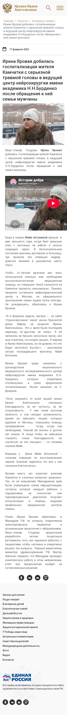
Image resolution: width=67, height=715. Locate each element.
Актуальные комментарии (18, 636)
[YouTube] (37, 577)
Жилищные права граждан (18, 622)
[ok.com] (21, 577)
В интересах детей (13, 604)
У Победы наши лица (15, 631)
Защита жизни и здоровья (18, 618)
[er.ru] (45, 577)
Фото (6, 650)
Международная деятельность (21, 646)
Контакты (8, 659)
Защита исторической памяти (20, 627)
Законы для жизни (14, 594)
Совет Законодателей (16, 641)
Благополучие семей (15, 608)
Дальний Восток (12, 613)
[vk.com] (29, 577)
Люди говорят (11, 599)
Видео (6, 655)
